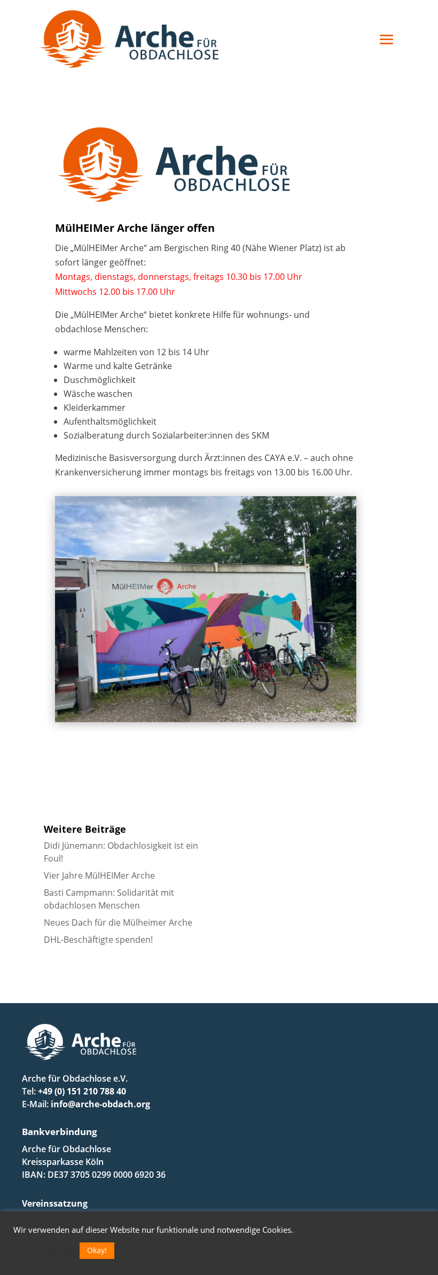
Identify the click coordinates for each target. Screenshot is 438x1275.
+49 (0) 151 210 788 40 (82, 1091)
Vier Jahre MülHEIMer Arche (99, 875)
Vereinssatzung (55, 1203)
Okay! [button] (97, 1250)
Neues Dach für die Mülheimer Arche (118, 922)
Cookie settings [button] (44, 1251)
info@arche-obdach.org (100, 1104)
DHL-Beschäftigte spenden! (98, 939)
